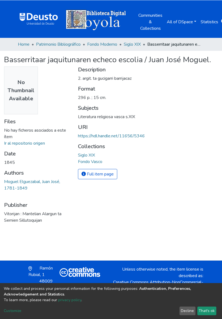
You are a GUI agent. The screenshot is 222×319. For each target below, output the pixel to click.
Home (24, 44)
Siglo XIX (132, 44)
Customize (12, 310)
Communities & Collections (150, 21)
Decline (187, 310)
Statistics (209, 22)
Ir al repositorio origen (24, 143)
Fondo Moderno (102, 44)
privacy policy (69, 300)
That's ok (207, 310)
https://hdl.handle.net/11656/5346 (111, 136)
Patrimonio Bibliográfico (58, 44)
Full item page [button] (100, 174)
